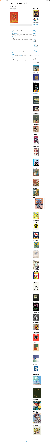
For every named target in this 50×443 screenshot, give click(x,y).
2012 (34, 40)
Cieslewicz (21, 55)
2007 (34, 59)
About (13, 6)
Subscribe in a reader (35, 93)
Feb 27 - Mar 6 (35, 46)
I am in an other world (14, 9)
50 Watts (34, 30)
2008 (34, 58)
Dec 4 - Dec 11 (35, 44)
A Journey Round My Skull (18, 3)
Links (15, 6)
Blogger (26, 441)
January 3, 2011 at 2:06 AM (16, 29)
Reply (12, 31)
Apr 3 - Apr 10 (35, 45)
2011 (34, 41)
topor (19, 25)
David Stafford (13, 33)
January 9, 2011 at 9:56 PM (16, 59)
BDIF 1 (17, 6)
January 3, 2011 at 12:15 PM (16, 38)
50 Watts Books (34, 29)
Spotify (34, 34)
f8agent (13, 54)
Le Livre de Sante (16, 25)
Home (10, 6)
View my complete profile (35, 24)
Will (12, 24)
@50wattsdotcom (36, 31)
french (12, 25)
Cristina (13, 29)
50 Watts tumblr (34, 33)
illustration (14, 25)
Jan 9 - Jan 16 (35, 52)
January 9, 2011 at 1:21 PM (16, 54)
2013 (34, 39)
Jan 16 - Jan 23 (36, 51)
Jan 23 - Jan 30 (36, 50)
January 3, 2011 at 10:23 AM (18, 33)
